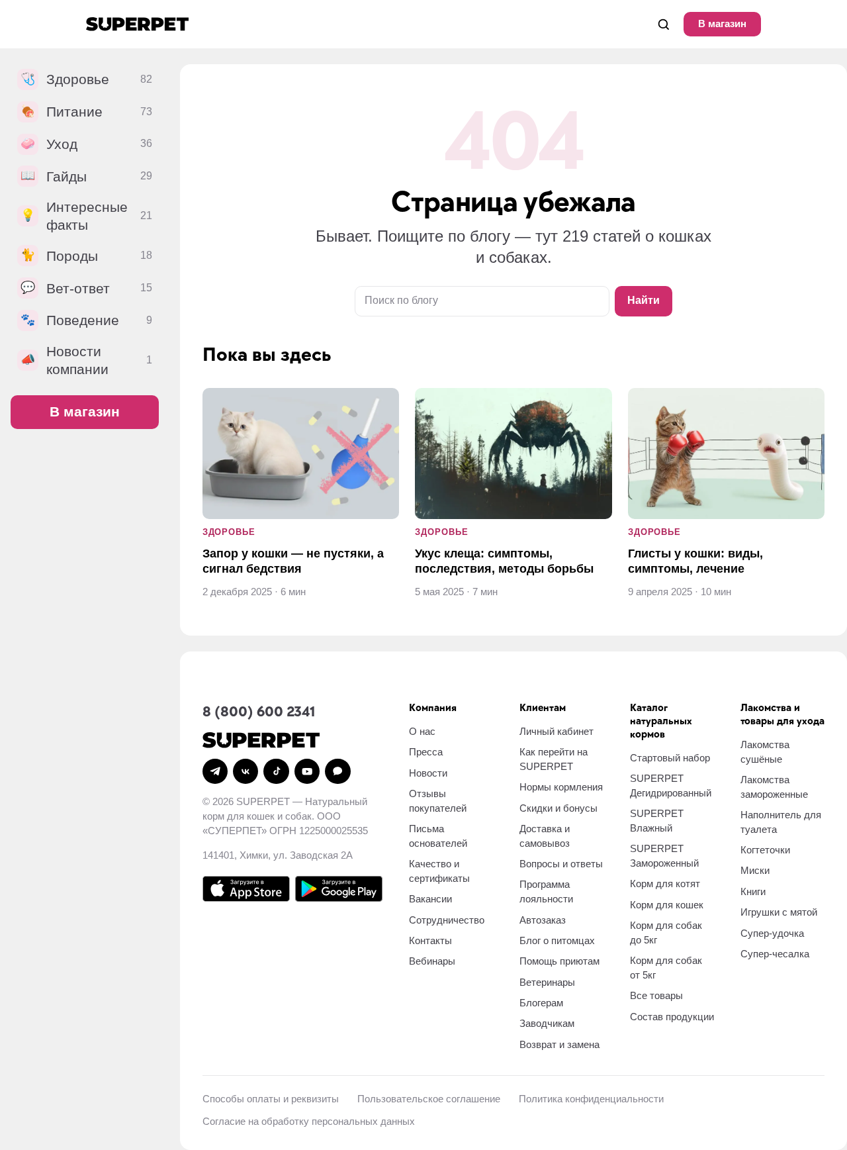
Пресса (426, 751)
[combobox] (482, 301)
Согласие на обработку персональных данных (308, 1121)
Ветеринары (547, 982)
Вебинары (432, 961)
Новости (428, 773)
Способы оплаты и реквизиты (270, 1098)
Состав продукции (672, 1016)
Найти (643, 300)
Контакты (430, 940)
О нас (422, 731)
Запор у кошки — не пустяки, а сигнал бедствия (293, 561)
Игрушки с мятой (778, 912)
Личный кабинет (556, 731)
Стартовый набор (670, 757)
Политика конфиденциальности (591, 1098)
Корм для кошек (666, 904)
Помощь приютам (559, 961)
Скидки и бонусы (558, 808)
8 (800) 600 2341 (258, 712)
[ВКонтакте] (245, 771)
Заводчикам (546, 1023)
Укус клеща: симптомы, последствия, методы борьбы (504, 561)
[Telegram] (215, 771)
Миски (755, 870)
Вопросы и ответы (561, 863)
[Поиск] (663, 23)
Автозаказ (542, 920)
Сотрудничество (446, 920)
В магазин (722, 23)
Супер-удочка (772, 933)
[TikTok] (276, 771)
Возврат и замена (559, 1044)
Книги (753, 891)
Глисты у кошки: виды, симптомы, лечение (695, 561)
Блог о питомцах (557, 940)
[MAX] (337, 771)
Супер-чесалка (774, 953)
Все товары (656, 995)
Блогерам (541, 1002)
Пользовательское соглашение (428, 1098)
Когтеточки (765, 849)
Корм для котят (665, 883)
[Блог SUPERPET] (137, 24)
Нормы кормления (561, 786)
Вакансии (430, 898)
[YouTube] (307, 771)
